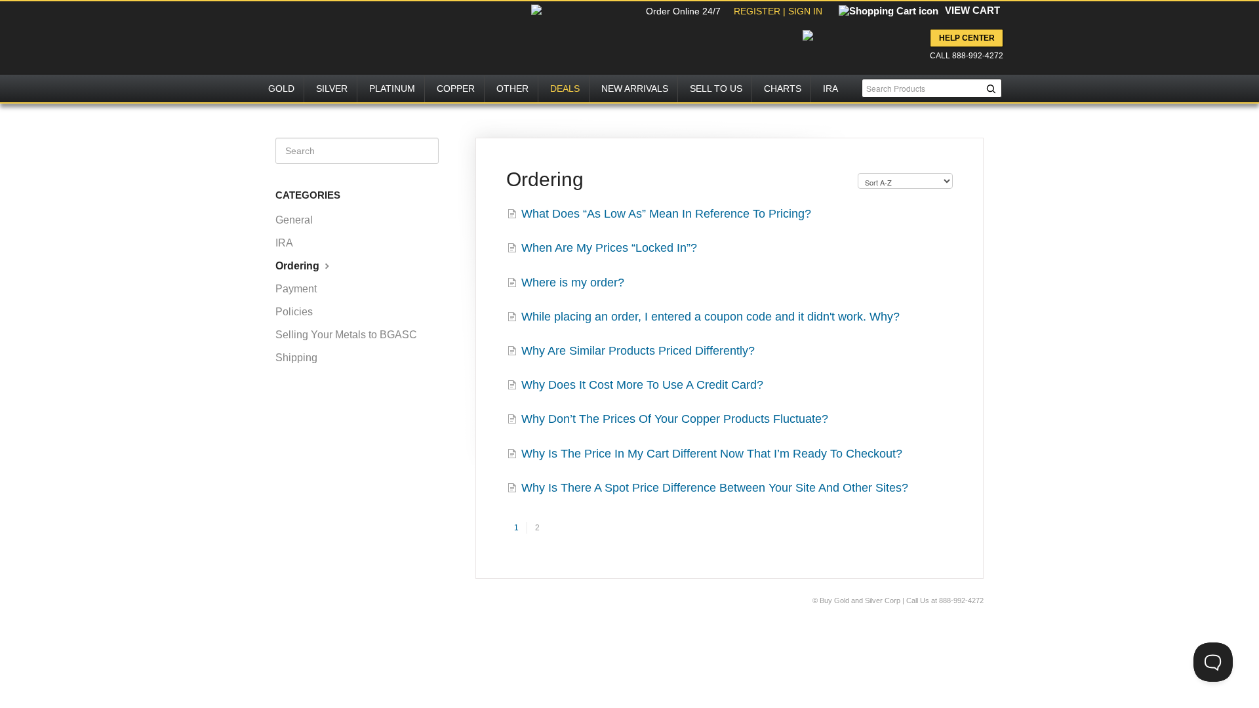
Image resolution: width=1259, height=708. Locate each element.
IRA (284, 242)
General (294, 220)
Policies (294, 311)
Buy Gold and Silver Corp (861, 600)
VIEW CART (972, 10)
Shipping (296, 357)
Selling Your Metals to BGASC (346, 334)
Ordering (298, 265)
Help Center (967, 38)
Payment (296, 288)
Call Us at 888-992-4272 (945, 600)
